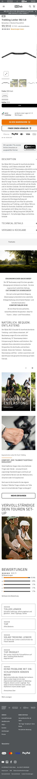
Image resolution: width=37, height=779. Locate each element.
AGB (11, 770)
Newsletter (5, 744)
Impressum (5, 770)
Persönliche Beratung (24, 729)
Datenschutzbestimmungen (21, 770)
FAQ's (3, 724)
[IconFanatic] (17, 1)
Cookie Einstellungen (27, 774)
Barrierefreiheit (6, 774)
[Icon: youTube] (3, 762)
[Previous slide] (26, 368)
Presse (4, 734)
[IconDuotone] (2, 1)
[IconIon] (10, 1)
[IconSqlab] (24, 1)
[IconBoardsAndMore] (4, 707)
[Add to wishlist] (36, 15)
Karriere (4, 728)
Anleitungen (5, 731)
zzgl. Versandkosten (23, 26)
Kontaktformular (7, 718)
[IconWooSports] (33, 1)
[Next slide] (32, 368)
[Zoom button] (6, 73)
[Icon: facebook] (11, 762)
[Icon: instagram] (15, 762)
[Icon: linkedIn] (7, 762)
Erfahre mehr (8, 407)
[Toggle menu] (4, 6)
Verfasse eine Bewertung (10, 596)
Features (11, 242)
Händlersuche (6, 721)
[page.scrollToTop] (34, 774)
